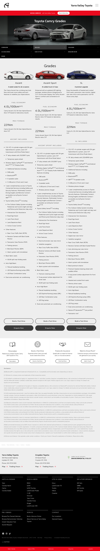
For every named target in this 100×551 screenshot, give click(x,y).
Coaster (54, 493)
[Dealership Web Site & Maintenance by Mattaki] (6, 542)
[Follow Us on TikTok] (10, 533)
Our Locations (56, 516)
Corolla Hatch (6, 486)
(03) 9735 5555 (11, 463)
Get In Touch (87, 361)
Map (3, 466)
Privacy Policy (48, 537)
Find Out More (63, 361)
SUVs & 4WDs (32, 479)
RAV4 (28, 483)
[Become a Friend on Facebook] (3, 533)
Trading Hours (14, 466)
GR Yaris (79, 483)
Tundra (54, 488)
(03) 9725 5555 (45, 463)
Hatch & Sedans (8, 479)
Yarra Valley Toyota (81, 5)
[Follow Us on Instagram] (6, 533)
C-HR (28, 493)
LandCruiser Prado (33, 491)
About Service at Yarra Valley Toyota (36, 520)
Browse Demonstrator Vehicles (12, 519)
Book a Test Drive (18, 321)
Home (3, 445)
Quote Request (7, 525)
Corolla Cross (31, 501)
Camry (22, 445)
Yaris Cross (30, 498)
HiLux (53, 483)
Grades (37, 47)
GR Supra (80, 491)
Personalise (12, 361)
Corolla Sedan (6, 491)
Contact (55, 512)
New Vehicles (10, 445)
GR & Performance (84, 479)
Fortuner (29, 496)
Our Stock (38, 52)
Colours (71, 47)
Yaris (3, 483)
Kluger (29, 503)
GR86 (79, 486)
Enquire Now (72, 52)
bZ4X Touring (31, 488)
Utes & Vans (57, 479)
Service (30, 512)
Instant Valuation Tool (9, 522)
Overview (4, 47)
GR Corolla (80, 488)
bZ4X (28, 486)
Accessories (5, 52)
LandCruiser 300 (32, 506)
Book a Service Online (34, 516)
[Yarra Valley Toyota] (6, 5)
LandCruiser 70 (57, 486)
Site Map (39, 537)
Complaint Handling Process (62, 537)
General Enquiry (57, 519)
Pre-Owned (6, 512)
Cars (17, 445)
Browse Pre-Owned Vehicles (11, 516)
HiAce (54, 491)
